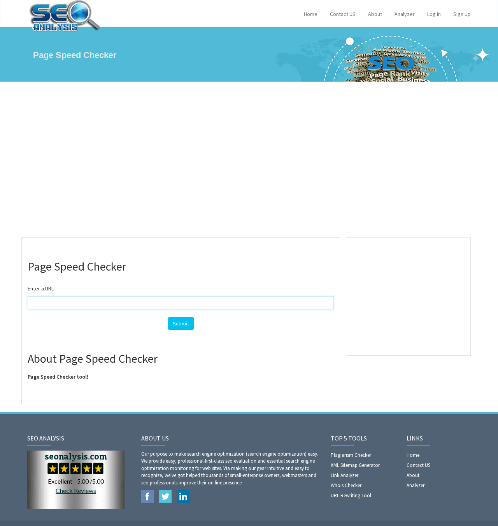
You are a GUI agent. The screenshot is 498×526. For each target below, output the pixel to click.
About (375, 13)
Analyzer (405, 13)
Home (310, 13)
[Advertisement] (249, 159)
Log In (434, 13)
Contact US (343, 13)
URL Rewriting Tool (351, 495)
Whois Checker (346, 485)
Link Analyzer (344, 475)
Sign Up (462, 13)
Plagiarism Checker (351, 455)
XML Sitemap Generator (355, 465)
